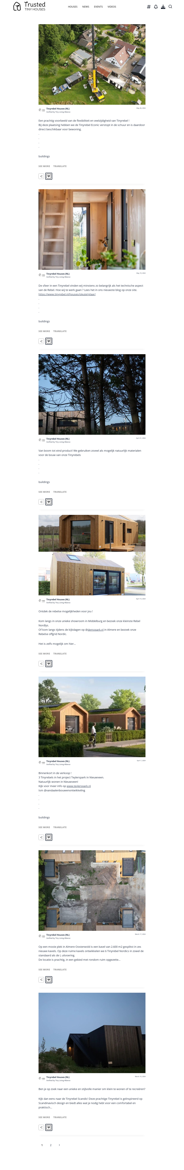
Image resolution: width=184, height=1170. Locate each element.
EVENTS (98, 6)
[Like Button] (48, 176)
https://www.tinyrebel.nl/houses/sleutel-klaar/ (67, 294)
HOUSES (72, 6)
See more (45, 166)
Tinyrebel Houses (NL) (58, 108)
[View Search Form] (170, 7)
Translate (60, 166)
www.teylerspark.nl (79, 786)
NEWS (85, 6)
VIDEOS (112, 6)
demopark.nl (96, 629)
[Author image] (42, 110)
